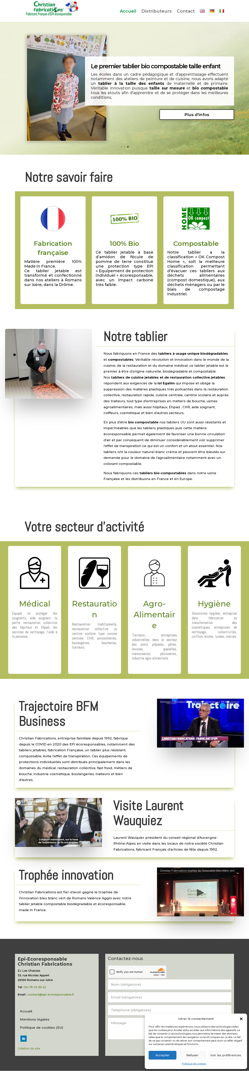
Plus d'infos (196, 114)
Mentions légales (34, 1019)
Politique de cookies (194, 1063)
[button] (241, 1019)
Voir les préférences (225, 1055)
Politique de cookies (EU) (41, 1027)
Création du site (29, 1048)
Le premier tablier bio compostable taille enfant (155, 66)
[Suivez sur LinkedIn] (23, 1038)
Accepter (162, 1055)
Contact (186, 12)
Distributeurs (156, 12)
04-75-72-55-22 (35, 987)
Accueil (128, 12)
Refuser (192, 1055)
